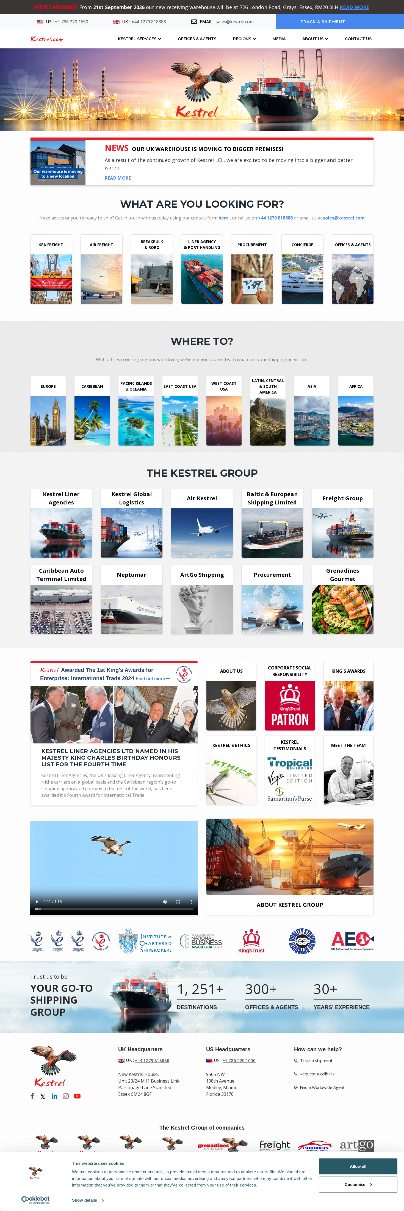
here (224, 218)
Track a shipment (322, 21)
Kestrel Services (137, 38)
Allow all (358, 1166)
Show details (84, 1200)
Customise (355, 1184)
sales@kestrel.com (235, 22)
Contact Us (358, 38)
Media (279, 38)
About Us (312, 38)
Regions (242, 38)
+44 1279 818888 (148, 22)
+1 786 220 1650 (71, 22)
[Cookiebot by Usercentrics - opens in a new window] (36, 1200)
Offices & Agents (197, 38)
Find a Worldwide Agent (322, 1087)
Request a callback (316, 1074)
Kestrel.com (46, 39)
